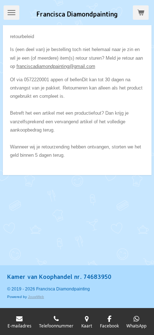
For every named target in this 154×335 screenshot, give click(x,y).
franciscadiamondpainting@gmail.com (55, 66)
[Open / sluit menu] (11, 12)
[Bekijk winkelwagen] (141, 12)
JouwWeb (36, 297)
